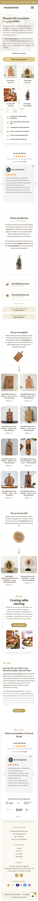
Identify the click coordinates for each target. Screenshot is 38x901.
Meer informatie (19, 625)
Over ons (19, 851)
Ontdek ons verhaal (19, 53)
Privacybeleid (27, 894)
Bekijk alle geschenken (19, 59)
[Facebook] (17, 875)
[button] (32, 7)
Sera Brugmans (17, 170)
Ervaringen (19, 854)
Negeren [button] (34, 2)
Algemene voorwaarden (12, 894)
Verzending (19, 856)
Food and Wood (19, 153)
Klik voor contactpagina (19, 839)
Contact (19, 848)
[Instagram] (21, 875)
